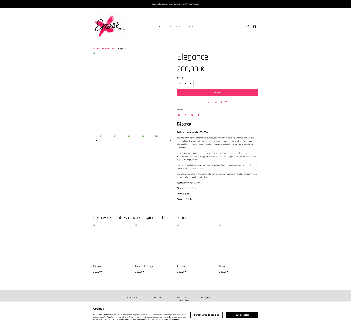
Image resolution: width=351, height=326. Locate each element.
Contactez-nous (134, 297)
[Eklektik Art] (109, 26)
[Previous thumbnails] (96, 140)
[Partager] (198, 115)
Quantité (181, 78)
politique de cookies (171, 319)
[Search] (248, 27)
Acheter (217, 92)
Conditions (156, 297)
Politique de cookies (210, 297)
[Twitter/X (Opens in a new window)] (185, 115)
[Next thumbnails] (170, 140)
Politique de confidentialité (183, 299)
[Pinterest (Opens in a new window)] (192, 115)
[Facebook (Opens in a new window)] (179, 115)
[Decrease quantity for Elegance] (180, 83)
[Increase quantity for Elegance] (191, 83)
